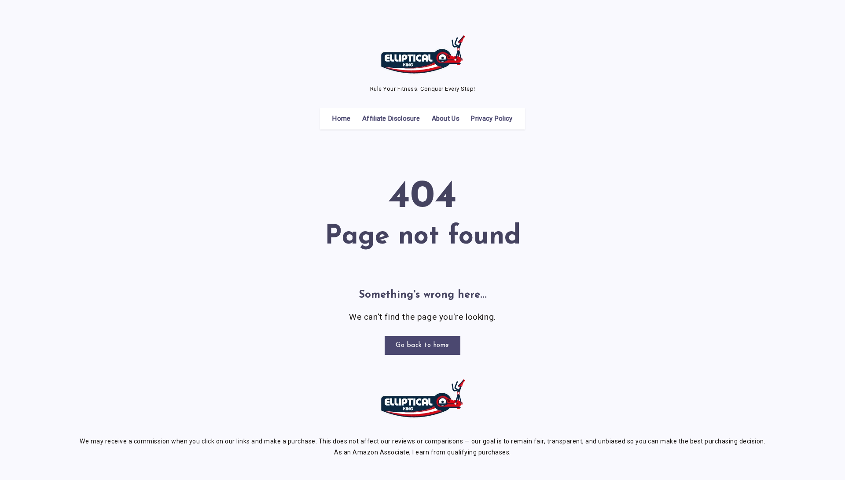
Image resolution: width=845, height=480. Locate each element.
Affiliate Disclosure (391, 118)
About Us (445, 118)
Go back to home (422, 345)
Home (341, 118)
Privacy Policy (491, 118)
